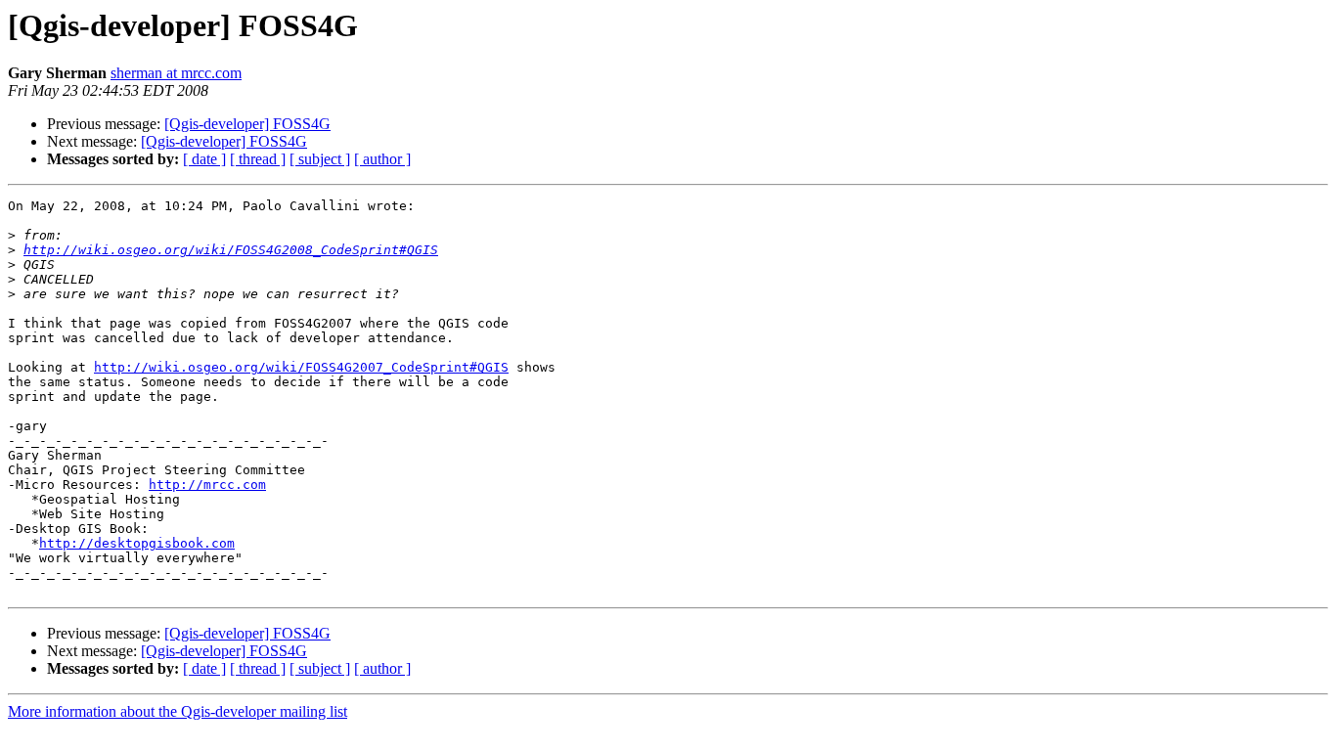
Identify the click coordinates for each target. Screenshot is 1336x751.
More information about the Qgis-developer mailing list (177, 711)
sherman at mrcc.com (176, 73)
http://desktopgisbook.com (137, 543)
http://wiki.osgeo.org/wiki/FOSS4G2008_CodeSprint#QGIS (230, 250)
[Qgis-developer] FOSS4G (247, 123)
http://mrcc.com (207, 484)
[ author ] (382, 159)
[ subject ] (319, 159)
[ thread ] (258, 159)
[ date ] (204, 159)
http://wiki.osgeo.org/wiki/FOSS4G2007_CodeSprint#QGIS (301, 367)
